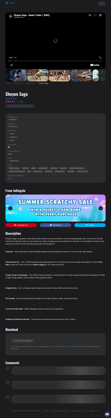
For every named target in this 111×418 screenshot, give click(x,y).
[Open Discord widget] (107, 414)
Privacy (46, 411)
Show (10, 178)
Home (7, 83)
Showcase (17, 83)
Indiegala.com (22, 225)
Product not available (23, 341)
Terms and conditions (60, 411)
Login (101, 3)
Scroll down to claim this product (20, 106)
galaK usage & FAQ (78, 411)
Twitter (91, 225)
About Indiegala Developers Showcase (26, 411)
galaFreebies (30, 83)
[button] (10, 208)
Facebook (57, 225)
